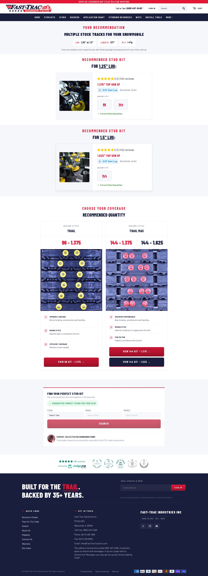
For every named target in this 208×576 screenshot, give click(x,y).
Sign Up (178, 487)
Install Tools (153, 17)
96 (104, 104)
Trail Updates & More (132, 481)
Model (127, 410)
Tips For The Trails (30, 521)
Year (50, 410)
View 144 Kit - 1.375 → (137, 351)
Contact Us (27, 539)
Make (88, 410)
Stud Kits (49, 17)
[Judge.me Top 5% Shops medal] (144, 463)
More (168, 17)
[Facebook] (143, 526)
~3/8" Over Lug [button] (109, 90)
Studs (62, 17)
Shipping (26, 535)
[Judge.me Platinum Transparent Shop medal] (108, 463)
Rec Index (26, 548)
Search (25, 526)
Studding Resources (120, 17)
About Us (26, 530)
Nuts (138, 17)
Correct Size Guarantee (111, 113)
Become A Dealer (30, 517)
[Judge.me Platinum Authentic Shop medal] (97, 463)
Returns (115, 571)
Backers (75, 17)
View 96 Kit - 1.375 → (71, 361)
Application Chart (94, 17)
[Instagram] (150, 526)
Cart (200, 8)
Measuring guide (128, 90)
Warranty (26, 543)
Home (37, 17)
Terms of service (102, 571)
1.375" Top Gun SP (108, 84)
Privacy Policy (86, 571)
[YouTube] (156, 526)
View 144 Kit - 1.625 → (137, 361)
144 (121, 104)
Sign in (152, 8)
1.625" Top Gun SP (108, 155)
